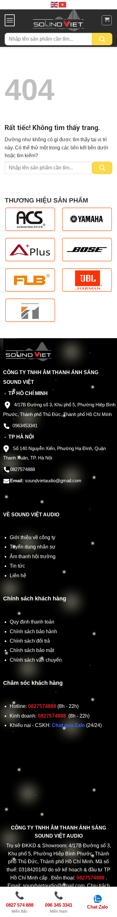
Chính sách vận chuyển (36, 660)
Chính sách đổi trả (30, 641)
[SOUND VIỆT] (58, 20)
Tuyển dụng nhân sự (33, 546)
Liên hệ (18, 575)
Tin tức (17, 566)
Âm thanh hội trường (33, 556)
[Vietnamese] (63, 4)
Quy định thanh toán (33, 621)
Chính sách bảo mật (32, 650)
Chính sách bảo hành (33, 631)
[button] (10, 20)
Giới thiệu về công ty (32, 537)
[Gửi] (102, 39)
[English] (55, 4)
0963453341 (24, 425)
